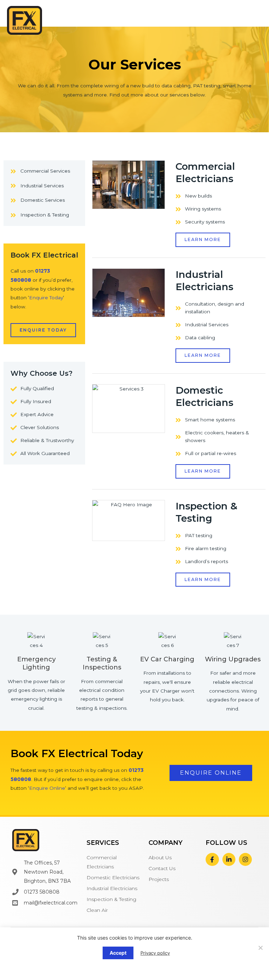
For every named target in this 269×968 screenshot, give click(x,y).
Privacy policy (155, 953)
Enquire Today (46, 297)
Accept (118, 953)
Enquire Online (47, 788)
